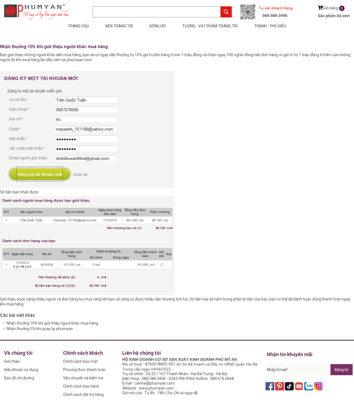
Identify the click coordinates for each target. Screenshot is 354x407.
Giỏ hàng (333, 8)
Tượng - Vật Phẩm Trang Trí (210, 26)
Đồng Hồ (157, 26)
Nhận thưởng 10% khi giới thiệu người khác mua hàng (52, 323)
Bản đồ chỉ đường (19, 378)
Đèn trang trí (119, 26)
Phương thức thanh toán (84, 369)
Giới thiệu (12, 361)
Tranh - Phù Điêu (270, 26)
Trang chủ (78, 26)
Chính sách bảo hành (81, 386)
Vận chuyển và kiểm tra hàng (83, 379)
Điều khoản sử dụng (21, 369)
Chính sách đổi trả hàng (83, 394)
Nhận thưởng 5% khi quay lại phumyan (40, 328)
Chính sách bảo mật (80, 361)
